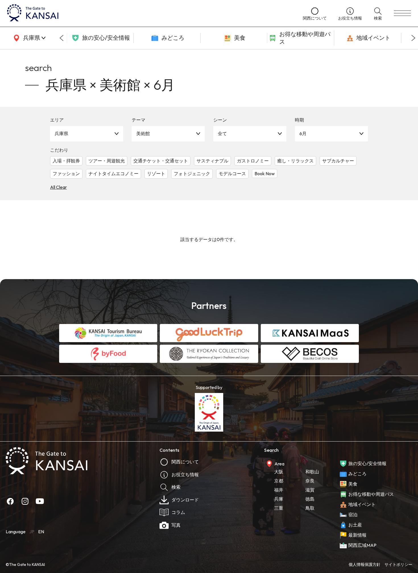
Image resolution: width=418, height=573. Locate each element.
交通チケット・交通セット (160, 161)
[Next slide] (413, 38)
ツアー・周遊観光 (106, 161)
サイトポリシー (398, 564)
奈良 (309, 481)
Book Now (264, 173)
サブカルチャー (338, 161)
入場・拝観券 (66, 161)
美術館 (143, 133)
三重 (278, 508)
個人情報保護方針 (364, 564)
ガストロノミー (253, 161)
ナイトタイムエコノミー (113, 173)
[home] (149, 13)
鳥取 (309, 508)
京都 (278, 481)
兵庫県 (61, 133)
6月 (303, 133)
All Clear (58, 187)
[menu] (402, 13)
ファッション (66, 173)
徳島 (309, 499)
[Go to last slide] (61, 38)
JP (31, 531)
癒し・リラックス (295, 161)
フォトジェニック (192, 173)
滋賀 (309, 490)
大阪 (278, 471)
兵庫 (278, 499)
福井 (278, 490)
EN (41, 531)
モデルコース (232, 173)
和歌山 (312, 471)
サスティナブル (212, 161)
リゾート (156, 173)
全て (222, 133)
